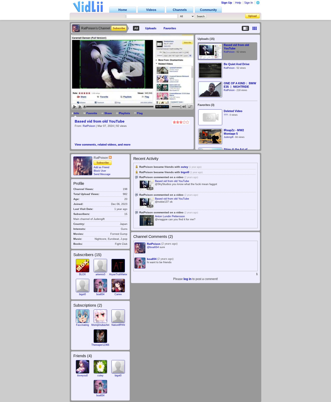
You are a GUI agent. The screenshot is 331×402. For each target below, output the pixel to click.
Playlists (124, 113)
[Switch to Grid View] (254, 28)
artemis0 (100, 274)
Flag (140, 113)
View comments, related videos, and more (102, 144)
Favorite (91, 113)
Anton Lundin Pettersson (170, 216)
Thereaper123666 (101, 344)
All (136, 28)
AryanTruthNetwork (119, 274)
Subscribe (119, 28)
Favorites (170, 28)
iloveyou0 (82, 375)
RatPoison (89, 125)
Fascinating (82, 324)
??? (226, 115)
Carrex (118, 294)
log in (188, 279)
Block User (100, 170)
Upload (252, 16)
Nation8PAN (118, 324)
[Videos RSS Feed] (110, 157)
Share (108, 113)
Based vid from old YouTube (100, 121)
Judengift (228, 137)
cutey (100, 375)
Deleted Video (233, 111)
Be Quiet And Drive (236, 64)
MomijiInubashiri (100, 324)
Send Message (102, 174)
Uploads (150, 28)
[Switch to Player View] (245, 28)
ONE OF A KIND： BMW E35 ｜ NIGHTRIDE (240, 85)
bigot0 (82, 294)
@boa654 (153, 247)
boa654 (100, 294)
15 (98, 255)
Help (238, 2)
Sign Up (226, 2)
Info (76, 113)
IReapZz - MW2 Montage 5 (234, 132)
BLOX (82, 274)
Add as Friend (101, 167)
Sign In (248, 2)
